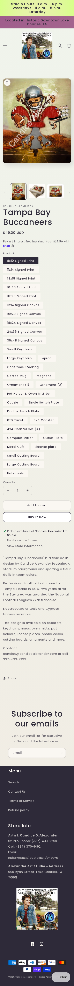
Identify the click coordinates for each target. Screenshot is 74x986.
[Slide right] (69, 192)
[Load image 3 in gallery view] (55, 191)
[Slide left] (4, 192)
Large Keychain (19, 358)
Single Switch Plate (44, 402)
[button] (5, 45)
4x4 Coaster (44, 420)
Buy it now (37, 517)
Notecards (15, 473)
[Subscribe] (61, 753)
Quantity (9, 482)
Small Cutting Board (23, 456)
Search (13, 782)
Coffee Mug (17, 376)
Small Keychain (19, 349)
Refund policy (18, 810)
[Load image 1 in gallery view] (18, 191)
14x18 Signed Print (21, 278)
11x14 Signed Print (21, 270)
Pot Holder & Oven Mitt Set (29, 394)
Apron (47, 358)
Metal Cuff (16, 447)
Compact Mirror (20, 438)
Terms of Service (21, 801)
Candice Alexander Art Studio (30, 977)
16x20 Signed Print (21, 287)
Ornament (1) (18, 385)
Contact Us (17, 792)
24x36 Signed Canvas (24, 332)
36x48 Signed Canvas (24, 340)
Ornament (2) (51, 385)
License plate (46, 447)
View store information (25, 546)
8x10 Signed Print (20, 261)
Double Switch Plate (23, 411)
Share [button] (12, 678)
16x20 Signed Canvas (24, 314)
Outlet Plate (53, 438)
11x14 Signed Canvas (23, 305)
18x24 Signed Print (21, 296)
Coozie (12, 402)
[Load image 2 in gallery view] (37, 191)
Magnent (44, 376)
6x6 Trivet (15, 420)
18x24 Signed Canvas (24, 323)
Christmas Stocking (23, 367)
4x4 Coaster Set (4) (23, 429)
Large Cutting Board (23, 464)
